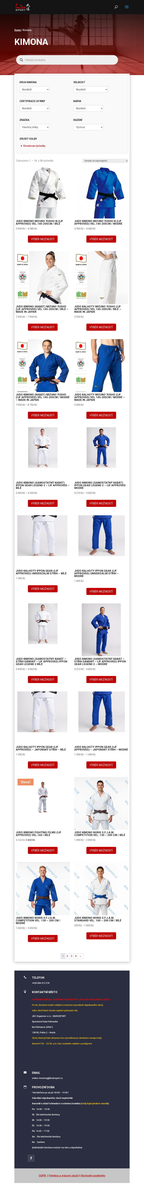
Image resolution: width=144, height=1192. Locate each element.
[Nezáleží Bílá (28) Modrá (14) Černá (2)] (88, 108)
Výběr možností (42, 239)
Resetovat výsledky (34, 145)
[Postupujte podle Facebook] (31, 1158)
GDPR (43, 1175)
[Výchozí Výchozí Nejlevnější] (88, 127)
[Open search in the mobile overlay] (67, 59)
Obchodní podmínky (92, 1175)
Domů (17, 30)
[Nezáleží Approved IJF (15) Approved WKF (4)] (34, 108)
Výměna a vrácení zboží (63, 1175)
